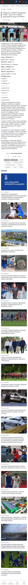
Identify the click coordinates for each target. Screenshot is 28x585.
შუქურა (21, 167)
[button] (5, 6)
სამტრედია (7, 167)
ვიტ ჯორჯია (8, 162)
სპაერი (15, 167)
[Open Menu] (26, 2)
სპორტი (9, 9)
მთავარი (3, 9)
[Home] (2, 2)
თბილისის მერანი (18, 162)
